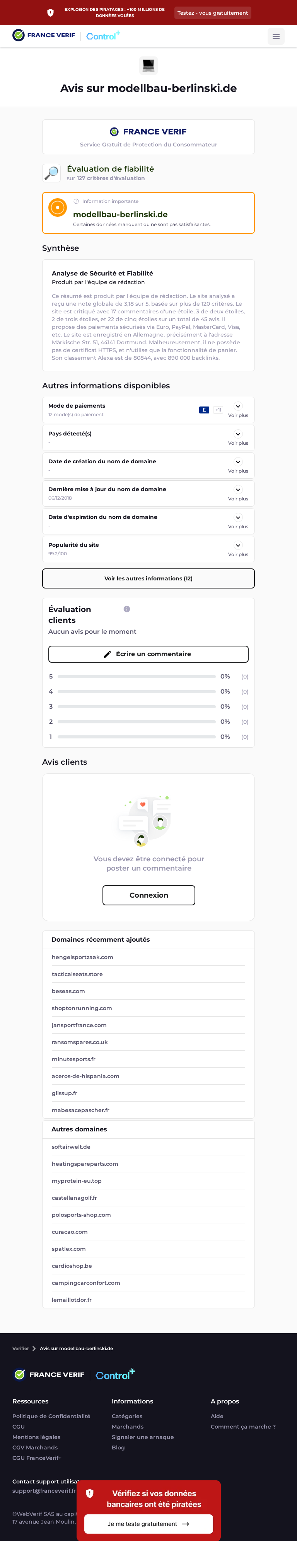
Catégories (127, 1416)
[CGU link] (127, 609)
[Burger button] (276, 36)
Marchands (127, 1426)
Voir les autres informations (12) (148, 578)
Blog (118, 1447)
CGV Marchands (35, 1447)
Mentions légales (36, 1437)
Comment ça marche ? (243, 1426)
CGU (18, 1426)
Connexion (149, 895)
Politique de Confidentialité (51, 1416)
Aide (217, 1416)
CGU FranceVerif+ (36, 1457)
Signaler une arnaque (143, 1437)
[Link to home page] (43, 36)
